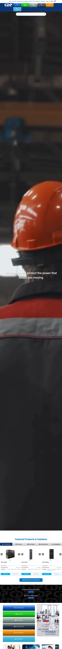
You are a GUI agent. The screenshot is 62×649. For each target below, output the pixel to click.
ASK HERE (31, 591)
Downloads (43, 1)
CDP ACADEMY (19, 639)
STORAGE (33, 5)
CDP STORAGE (31, 544)
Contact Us (48, 1)
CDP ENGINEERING (56, 544)
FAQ (33, 1)
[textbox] (55, 1)
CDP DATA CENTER (44, 544)
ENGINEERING (50, 5)
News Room (37, 1)
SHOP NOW (31, 597)
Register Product (20, 1)
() (52, 1)
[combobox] (55, 1)
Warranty (26, 1)
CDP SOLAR (19, 544)
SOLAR (25, 5)
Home (10, 1)
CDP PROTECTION (6, 544)
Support (30, 1)
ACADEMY (17, 10)
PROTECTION (17, 5)
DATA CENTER (41, 5)
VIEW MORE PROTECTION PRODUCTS (31, 580)
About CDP (14, 1)
